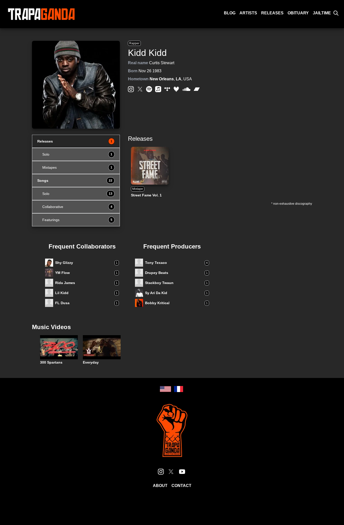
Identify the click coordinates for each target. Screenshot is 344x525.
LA (178, 79)
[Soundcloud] (186, 89)
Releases (272, 13)
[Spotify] (149, 89)
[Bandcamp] (197, 89)
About (160, 485)
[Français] (178, 389)
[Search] (336, 13)
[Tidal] (167, 89)
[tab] (76, 141)
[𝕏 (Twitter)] (140, 89)
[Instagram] (131, 89)
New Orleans (162, 79)
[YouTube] (182, 472)
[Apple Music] (158, 89)
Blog (229, 13)
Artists (248, 13)
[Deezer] (176, 89)
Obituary (298, 13)
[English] (165, 389)
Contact (181, 485)
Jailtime (322, 13)
